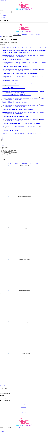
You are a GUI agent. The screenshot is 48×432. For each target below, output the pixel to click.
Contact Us (3, 386)
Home (1, 36)
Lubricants (38, 34)
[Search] (0, 13)
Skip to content (3, 0)
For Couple (24, 34)
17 (3, 141)
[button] (24, 22)
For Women (16, 34)
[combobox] (6, 12)
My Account (4, 20)
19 (3, 143)
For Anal (31, 34)
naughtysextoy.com (21, 427)
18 (3, 142)
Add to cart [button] (36, 55)
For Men (9, 34)
